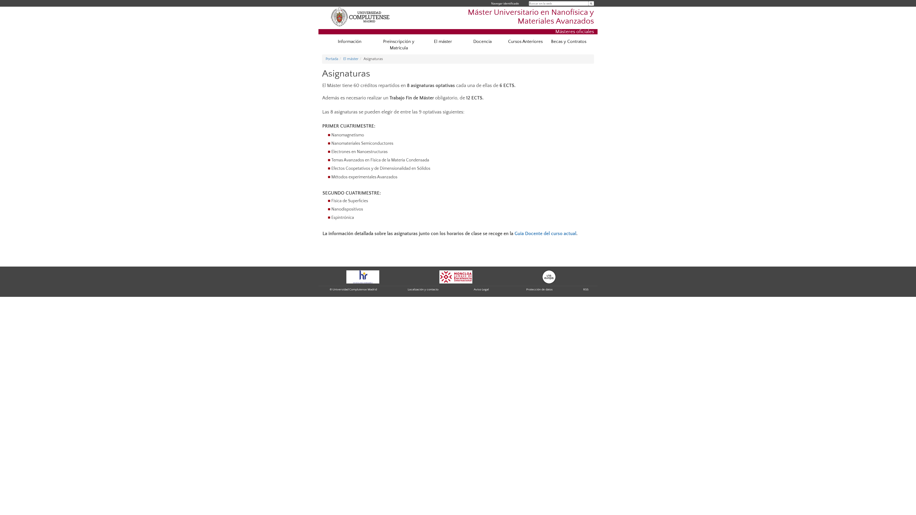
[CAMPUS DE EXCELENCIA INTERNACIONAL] (455, 276)
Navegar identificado (505, 3)
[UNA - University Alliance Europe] (549, 276)
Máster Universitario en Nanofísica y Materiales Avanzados (531, 17)
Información (349, 41)
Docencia (482, 41)
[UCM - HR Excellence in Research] (362, 276)
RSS (585, 289)
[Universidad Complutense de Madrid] (360, 17)
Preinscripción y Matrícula (398, 45)
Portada (332, 59)
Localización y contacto (423, 289)
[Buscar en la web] (591, 3)
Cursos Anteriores (525, 41)
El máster (443, 41)
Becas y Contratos (568, 41)
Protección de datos (539, 289)
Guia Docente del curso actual (545, 233)
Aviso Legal (481, 289)
